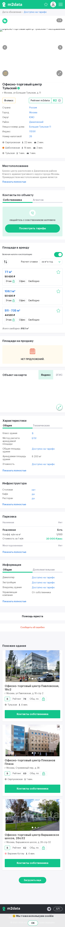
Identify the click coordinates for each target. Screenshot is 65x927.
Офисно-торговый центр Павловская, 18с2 (32, 688)
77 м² (8, 272)
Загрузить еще (32, 880)
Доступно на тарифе (35, 12)
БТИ (34, 438)
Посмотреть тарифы (32, 228)
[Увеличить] (59, 407)
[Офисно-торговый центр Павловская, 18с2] (32, 666)
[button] (5, 47)
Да (33, 494)
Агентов (38, 200)
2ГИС (59, 375)
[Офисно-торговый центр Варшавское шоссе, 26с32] (32, 815)
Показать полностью (14, 182)
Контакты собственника (32, 714)
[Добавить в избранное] (58, 272)
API (58, 909)
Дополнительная (44, 569)
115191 (32, 132)
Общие (7, 425)
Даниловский (36, 122)
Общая (7, 569)
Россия (33, 108)
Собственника (12, 200)
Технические (41, 425)
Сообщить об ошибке (32, 627)
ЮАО (31, 117)
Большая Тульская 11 (40, 127)
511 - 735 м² (12, 310)
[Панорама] (5, 73)
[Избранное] (46, 4)
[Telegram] (49, 909)
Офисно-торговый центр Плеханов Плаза (30, 762)
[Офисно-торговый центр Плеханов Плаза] (32, 740)
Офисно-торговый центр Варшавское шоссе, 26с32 (32, 836)
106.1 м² (10, 291)
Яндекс (46, 375)
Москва (33, 113)
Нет (33, 490)
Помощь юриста (32, 616)
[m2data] (12, 4)
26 (30, 136)
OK (33, 923)
